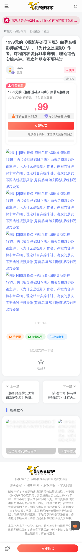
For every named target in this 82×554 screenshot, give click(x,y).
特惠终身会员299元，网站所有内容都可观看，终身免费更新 (44, 20)
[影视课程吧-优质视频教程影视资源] (41, 470)
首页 (9, 31)
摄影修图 (37, 336)
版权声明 (49, 485)
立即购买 (41, 125)
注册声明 (33, 485)
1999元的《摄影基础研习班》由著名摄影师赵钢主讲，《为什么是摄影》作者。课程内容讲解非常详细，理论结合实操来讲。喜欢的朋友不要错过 (41, 50)
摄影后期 (20, 31)
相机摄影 (35, 31)
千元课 (17, 336)
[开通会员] (75, 525)
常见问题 (66, 485)
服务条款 (16, 485)
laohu (21, 68)
